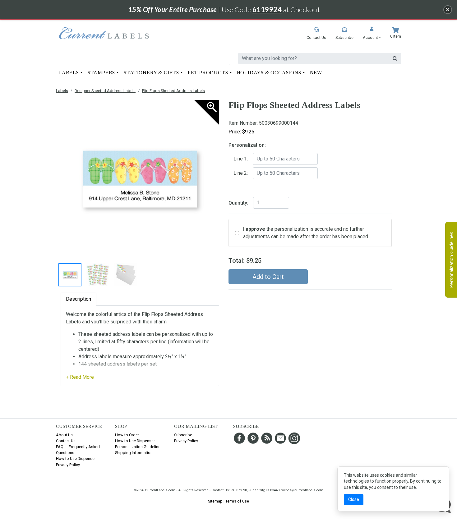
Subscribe (183, 435)
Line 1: (240, 159)
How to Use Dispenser (76, 458)
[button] (372, 33)
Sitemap (215, 501)
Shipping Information (134, 452)
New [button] (316, 72)
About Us (64, 435)
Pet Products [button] (208, 72)
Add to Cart (268, 276)
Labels (62, 90)
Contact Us (66, 440)
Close (353, 499)
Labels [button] (68, 72)
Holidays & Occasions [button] (269, 72)
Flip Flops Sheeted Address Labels (173, 90)
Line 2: (240, 173)
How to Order (127, 435)
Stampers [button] (101, 72)
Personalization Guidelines (139, 446)
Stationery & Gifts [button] (151, 72)
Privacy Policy (68, 464)
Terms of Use (237, 501)
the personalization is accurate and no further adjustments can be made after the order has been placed (305, 232)
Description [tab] (78, 299)
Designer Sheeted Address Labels (105, 90)
